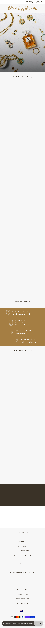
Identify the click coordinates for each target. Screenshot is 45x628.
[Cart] (42, 8)
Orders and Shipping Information (22, 572)
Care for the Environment (22, 555)
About (22, 537)
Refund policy (22, 590)
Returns (22, 577)
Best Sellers (22, 76)
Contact (22, 542)
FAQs (22, 568)
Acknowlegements (22, 551)
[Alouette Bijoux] (22, 8)
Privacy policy (22, 594)
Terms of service (22, 599)
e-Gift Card (22, 546)
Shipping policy (22, 603)
